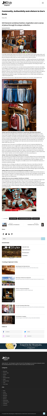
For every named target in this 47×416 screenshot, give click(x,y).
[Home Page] (7, 2)
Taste (4, 392)
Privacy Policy (5, 410)
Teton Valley (5, 394)
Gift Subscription (25, 252)
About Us (4, 409)
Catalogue (5, 413)
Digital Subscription (26, 249)
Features (4, 384)
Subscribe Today (25, 247)
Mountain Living (36, 218)
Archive (4, 402)
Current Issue (5, 242)
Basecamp (5, 381)
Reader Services (6, 412)
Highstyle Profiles (13, 218)
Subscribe (5, 404)
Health (4, 386)
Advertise (5, 407)
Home (4, 401)
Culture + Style (6, 383)
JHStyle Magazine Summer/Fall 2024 (25, 218)
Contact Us (5, 415)
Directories (5, 405)
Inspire (4, 389)
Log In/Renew (24, 255)
